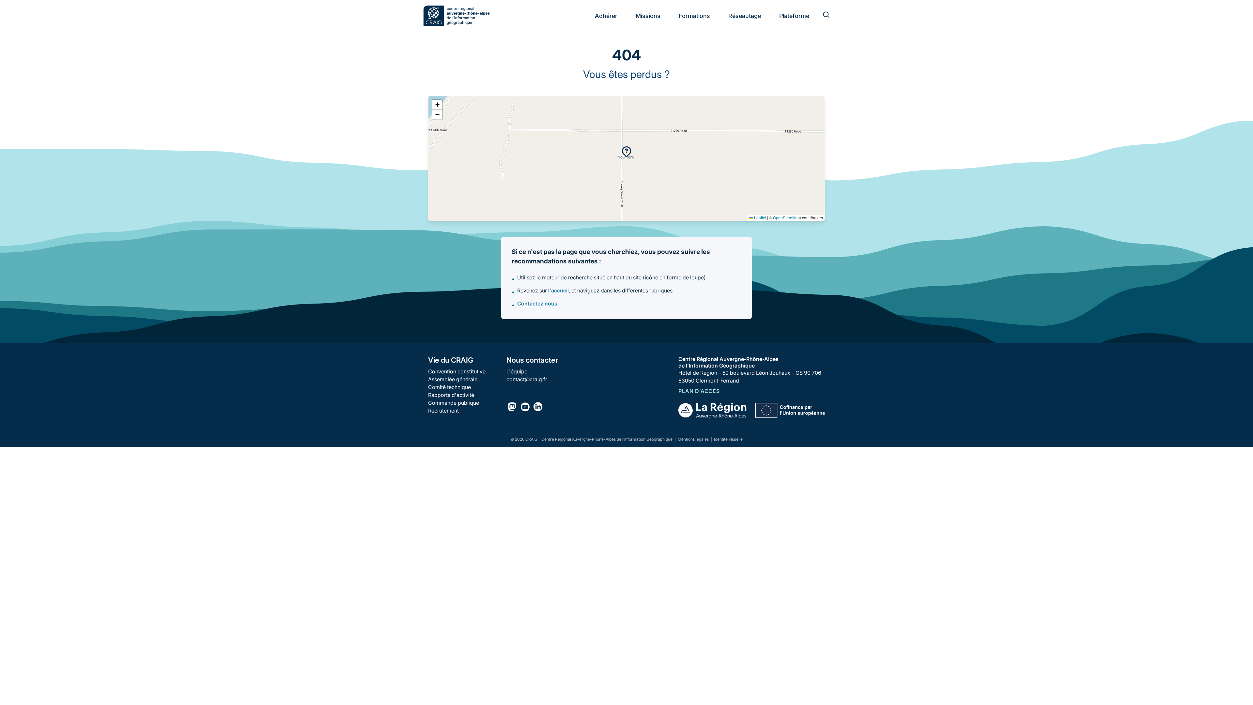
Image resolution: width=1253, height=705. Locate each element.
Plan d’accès (699, 391)
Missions (648, 15)
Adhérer (606, 15)
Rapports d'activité (451, 395)
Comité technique (449, 387)
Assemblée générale (452, 379)
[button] (626, 151)
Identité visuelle (728, 439)
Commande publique (453, 403)
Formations (694, 15)
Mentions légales (694, 439)
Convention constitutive (457, 371)
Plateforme (794, 15)
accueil (560, 290)
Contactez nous (537, 303)
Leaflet (759, 217)
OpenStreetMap (787, 217)
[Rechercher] (822, 16)
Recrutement (443, 410)
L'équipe (516, 371)
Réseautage (744, 15)
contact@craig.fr (526, 379)
